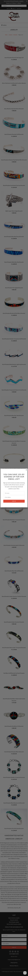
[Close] (25, 470)
